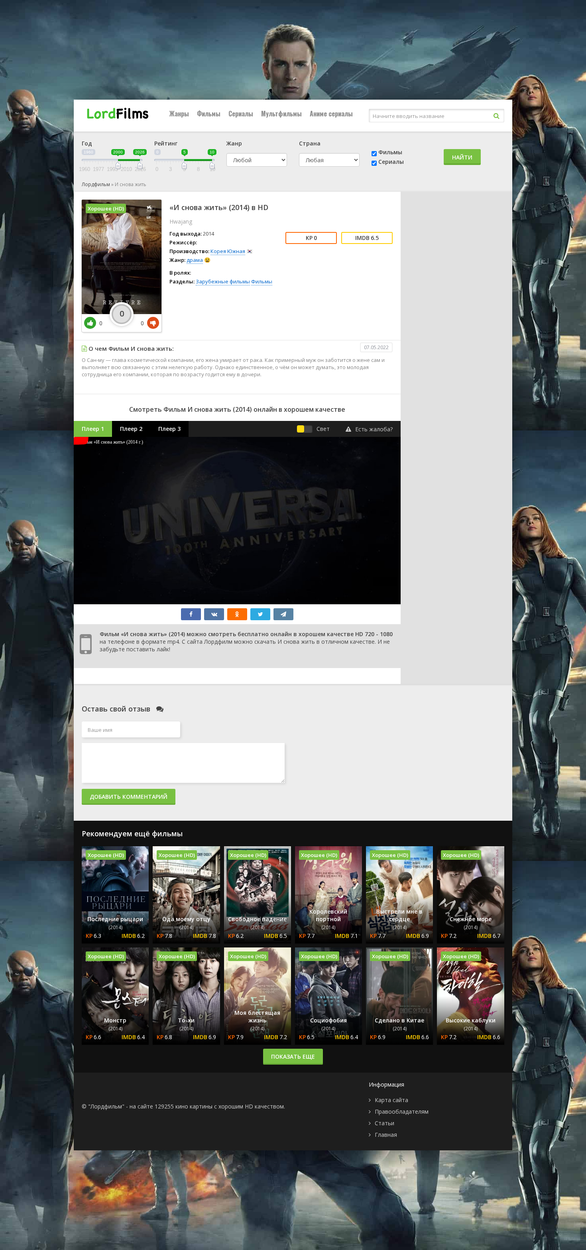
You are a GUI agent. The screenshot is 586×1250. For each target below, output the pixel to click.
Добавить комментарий (128, 796)
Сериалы (240, 113)
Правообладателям (402, 1111)
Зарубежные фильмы (223, 281)
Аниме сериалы (331, 113)
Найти (462, 157)
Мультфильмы (281, 113)
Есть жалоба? (374, 429)
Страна (310, 143)
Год (87, 143)
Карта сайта (391, 1100)
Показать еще (293, 1056)
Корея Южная (227, 251)
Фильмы (208, 113)
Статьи (384, 1123)
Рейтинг (165, 143)
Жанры (179, 113)
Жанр (234, 143)
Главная (386, 1134)
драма (195, 259)
